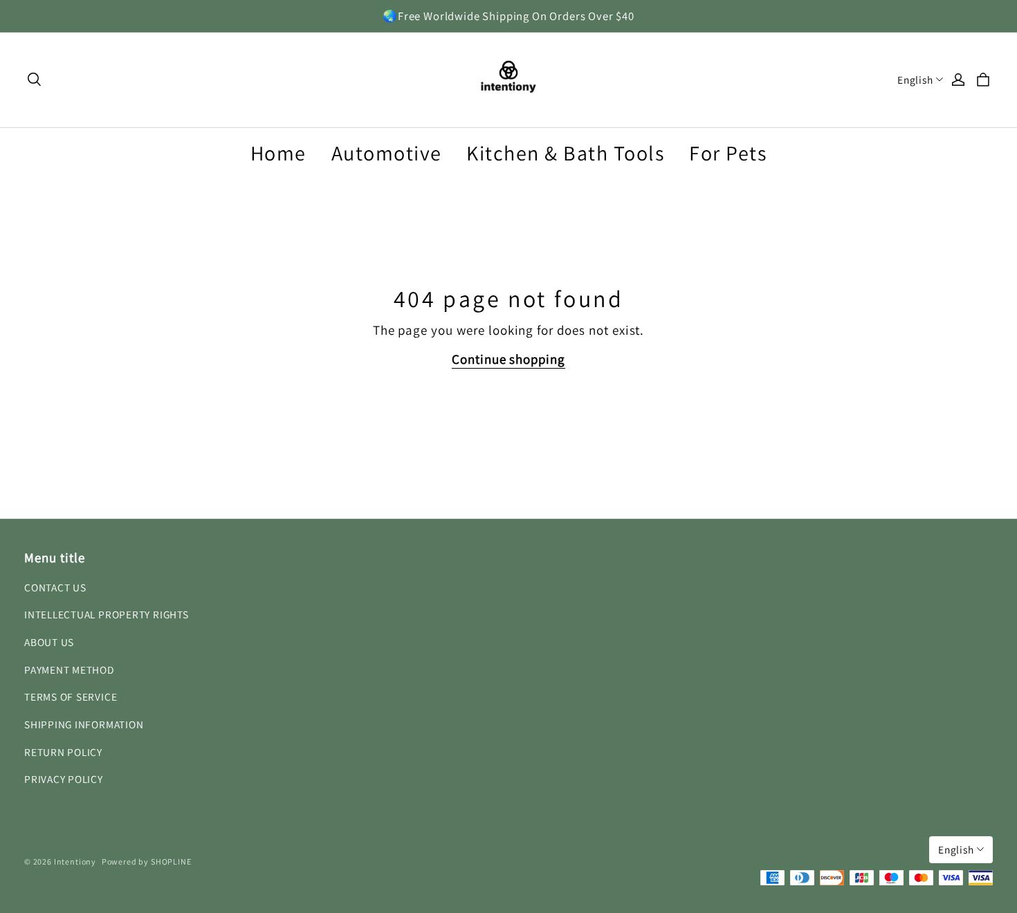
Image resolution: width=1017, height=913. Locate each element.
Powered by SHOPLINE (147, 861)
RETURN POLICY (63, 752)
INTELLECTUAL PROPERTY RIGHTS (106, 614)
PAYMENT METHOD (69, 669)
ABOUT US (49, 642)
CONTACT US (55, 587)
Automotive (386, 153)
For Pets (728, 153)
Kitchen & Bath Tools (565, 153)
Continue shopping (508, 359)
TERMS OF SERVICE (70, 696)
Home (278, 153)
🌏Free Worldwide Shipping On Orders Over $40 (508, 16)
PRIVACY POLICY (63, 779)
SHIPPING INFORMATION (83, 724)
